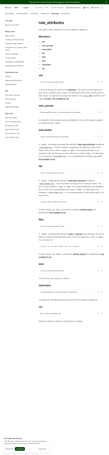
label (71, 234)
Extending (55, 13)
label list (79, 234)
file (43, 53)
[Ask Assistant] (102, 82)
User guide (34, 13)
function (45, 99)
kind (44, 61)
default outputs (79, 254)
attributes (72, 90)
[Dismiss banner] (106, 2)
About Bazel (9, 13)
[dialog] (26, 444)
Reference (45, 13)
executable (47, 49)
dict (87, 96)
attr (43, 42)
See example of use (60, 99)
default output (86, 210)
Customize (42, 449)
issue (60, 2)
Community (65, 13)
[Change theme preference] (102, 7)
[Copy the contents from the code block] (98, 82)
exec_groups (47, 45)
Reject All (9, 449)
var (43, 68)
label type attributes (86, 144)
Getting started (22, 13)
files (44, 57)
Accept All (20, 449)
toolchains (46, 65)
